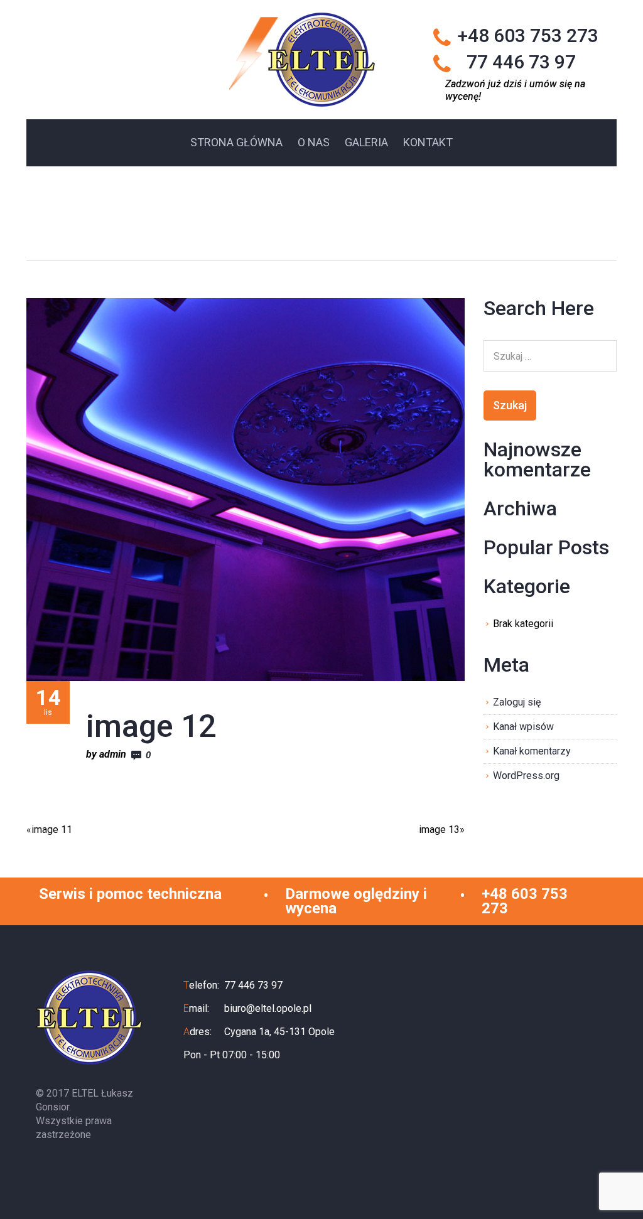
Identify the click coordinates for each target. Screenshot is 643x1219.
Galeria (366, 142)
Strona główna (236, 142)
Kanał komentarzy (532, 751)
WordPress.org (526, 775)
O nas (314, 142)
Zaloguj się (517, 702)
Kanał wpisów (523, 727)
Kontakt (428, 142)
